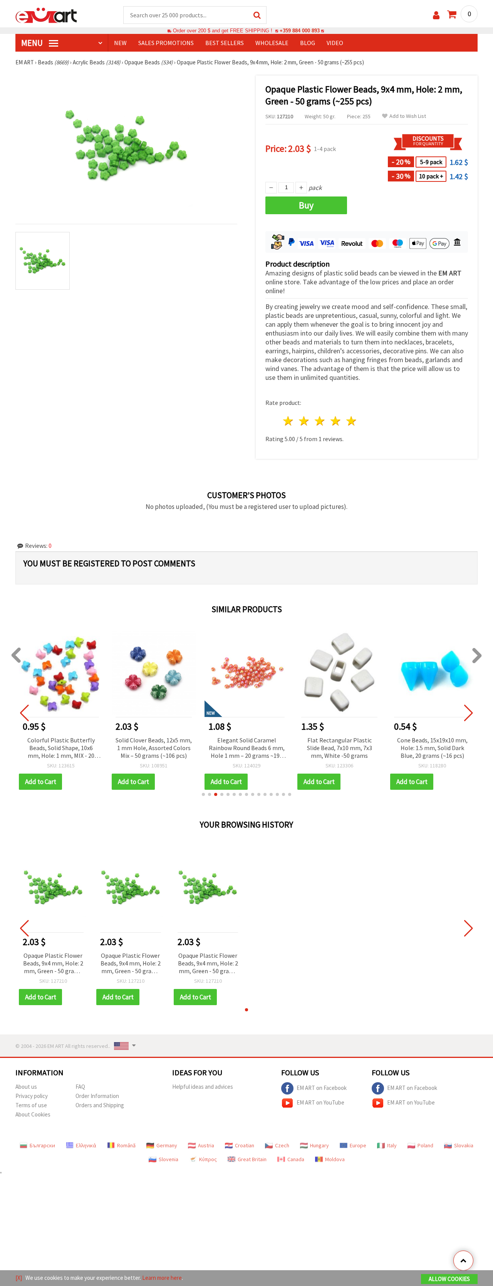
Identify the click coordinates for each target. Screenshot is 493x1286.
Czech (282, 1145)
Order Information (97, 1096)
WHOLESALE (271, 43)
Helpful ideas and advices (202, 1086)
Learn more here (162, 1277)
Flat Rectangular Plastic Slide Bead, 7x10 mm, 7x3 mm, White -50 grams (339, 747)
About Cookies (32, 1114)
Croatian (244, 1145)
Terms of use (31, 1105)
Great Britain (252, 1159)
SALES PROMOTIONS (166, 43)
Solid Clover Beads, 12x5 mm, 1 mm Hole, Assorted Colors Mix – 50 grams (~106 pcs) (154, 747)
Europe (358, 1145)
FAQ (80, 1086)
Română (126, 1145)
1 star (289, 421)
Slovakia (463, 1145)
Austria (206, 1145)
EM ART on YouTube (320, 1102)
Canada (295, 1159)
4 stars (336, 421)
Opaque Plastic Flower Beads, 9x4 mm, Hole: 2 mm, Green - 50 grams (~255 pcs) (53, 964)
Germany (166, 1145)
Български (42, 1145)
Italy (392, 1145)
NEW (120, 43)
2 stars (304, 421)
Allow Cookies (449, 1279)
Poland (425, 1145)
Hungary (319, 1145)
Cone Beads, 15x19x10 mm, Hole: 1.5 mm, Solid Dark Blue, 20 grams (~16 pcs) (432, 747)
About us (26, 1086)
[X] (18, 1277)
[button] (203, 794)
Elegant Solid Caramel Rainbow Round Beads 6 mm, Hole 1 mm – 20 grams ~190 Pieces (247, 748)
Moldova (335, 1159)
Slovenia (168, 1159)
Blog (307, 43)
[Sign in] (436, 15)
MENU (32, 42)
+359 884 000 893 (300, 31)
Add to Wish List (407, 116)
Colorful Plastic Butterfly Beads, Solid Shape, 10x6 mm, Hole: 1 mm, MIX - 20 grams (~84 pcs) (61, 748)
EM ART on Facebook (322, 1087)
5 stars (351, 421)
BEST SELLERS (224, 43)
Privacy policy (31, 1096)
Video (335, 43)
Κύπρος (208, 1159)
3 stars (320, 421)
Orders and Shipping (99, 1105)
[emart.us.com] (46, 14)
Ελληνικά (86, 1145)
